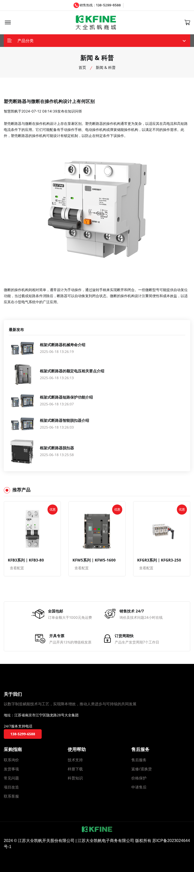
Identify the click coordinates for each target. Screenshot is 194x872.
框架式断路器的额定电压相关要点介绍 (72, 370)
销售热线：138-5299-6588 (100, 5)
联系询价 (11, 759)
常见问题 (11, 777)
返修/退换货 (141, 768)
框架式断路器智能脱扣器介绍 (64, 420)
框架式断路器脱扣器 (57, 447)
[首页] (96, 22)
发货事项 (11, 768)
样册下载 (75, 768)
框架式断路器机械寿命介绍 (62, 344)
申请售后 (139, 787)
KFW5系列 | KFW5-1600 (94, 559)
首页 (82, 67)
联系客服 (11, 796)
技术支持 (75, 759)
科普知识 (75, 777)
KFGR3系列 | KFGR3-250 (159, 559)
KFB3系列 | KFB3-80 (26, 559)
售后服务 (139, 759)
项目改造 (11, 787)
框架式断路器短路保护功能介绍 (66, 397)
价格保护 (139, 777)
